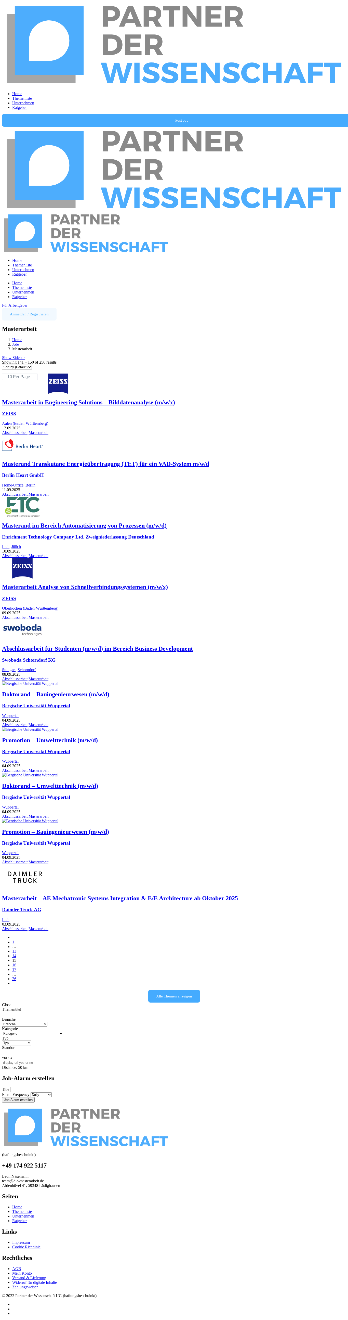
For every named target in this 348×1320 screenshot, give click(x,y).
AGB (16, 1268)
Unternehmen (23, 103)
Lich (5, 546)
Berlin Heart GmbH (23, 475)
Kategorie (10, 1029)
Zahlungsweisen (25, 1287)
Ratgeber (19, 107)
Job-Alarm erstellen (18, 1100)
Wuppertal (10, 715)
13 (14, 951)
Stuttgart (9, 670)
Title (5, 1089)
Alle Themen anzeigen (174, 996)
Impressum (21, 1242)
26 (14, 979)
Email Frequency (16, 1094)
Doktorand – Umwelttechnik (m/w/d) (50, 786)
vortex (7, 1057)
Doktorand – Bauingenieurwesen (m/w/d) (55, 694)
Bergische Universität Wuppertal (36, 705)
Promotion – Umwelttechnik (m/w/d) (50, 740)
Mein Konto (22, 1273)
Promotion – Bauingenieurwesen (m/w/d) (55, 831)
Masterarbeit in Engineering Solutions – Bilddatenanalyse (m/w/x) (88, 402)
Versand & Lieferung (29, 1278)
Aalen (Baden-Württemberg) (25, 423)
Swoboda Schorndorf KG (29, 660)
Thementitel (11, 1009)
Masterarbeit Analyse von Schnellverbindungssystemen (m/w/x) (85, 587)
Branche (9, 1019)
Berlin (30, 485)
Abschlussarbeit (15, 432)
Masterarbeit (38, 432)
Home (17, 94)
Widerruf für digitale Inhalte (34, 1282)
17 (14, 969)
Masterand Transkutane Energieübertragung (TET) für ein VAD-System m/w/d (105, 463)
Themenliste (22, 98)
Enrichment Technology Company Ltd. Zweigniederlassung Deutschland (78, 537)
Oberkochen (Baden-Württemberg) (30, 608)
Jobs (15, 344)
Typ (5, 1038)
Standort (9, 1047)
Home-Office (12, 485)
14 (14, 956)
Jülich (16, 546)
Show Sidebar (13, 357)
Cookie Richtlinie (26, 1247)
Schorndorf (27, 670)
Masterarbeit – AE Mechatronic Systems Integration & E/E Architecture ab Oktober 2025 (120, 898)
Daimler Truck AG (21, 909)
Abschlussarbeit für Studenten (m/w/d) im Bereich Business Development (97, 648)
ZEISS (9, 413)
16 (14, 965)
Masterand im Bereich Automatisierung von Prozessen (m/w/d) (84, 525)
